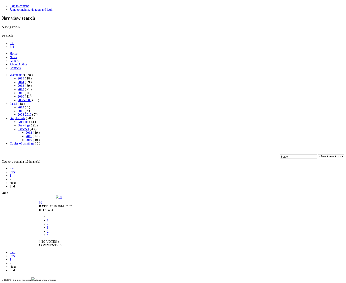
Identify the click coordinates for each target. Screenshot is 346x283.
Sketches (23, 129)
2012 (21, 89)
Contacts (15, 68)
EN (12, 46)
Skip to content (19, 6)
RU (12, 43)
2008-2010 (24, 114)
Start (12, 168)
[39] (59, 197)
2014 (21, 82)
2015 (21, 78)
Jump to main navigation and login (31, 9)
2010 (21, 96)
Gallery (14, 60)
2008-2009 (24, 100)
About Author (18, 64)
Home (13, 53)
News (13, 57)
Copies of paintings (22, 143)
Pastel (13, 103)
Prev (12, 172)
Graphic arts (17, 118)
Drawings (24, 125)
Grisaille (23, 121)
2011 (21, 93)
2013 (21, 85)
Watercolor (16, 74)
